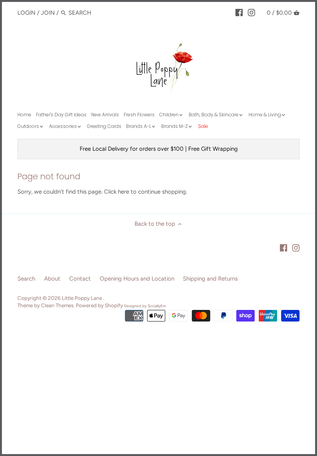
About (52, 278)
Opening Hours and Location (137, 278)
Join (48, 12)
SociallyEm (157, 305)
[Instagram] (251, 12)
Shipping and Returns (210, 278)
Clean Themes (57, 305)
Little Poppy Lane (82, 298)
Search (26, 278)
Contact (80, 278)
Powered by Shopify (99, 305)
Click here (116, 191)
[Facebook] (239, 12)
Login (26, 12)
